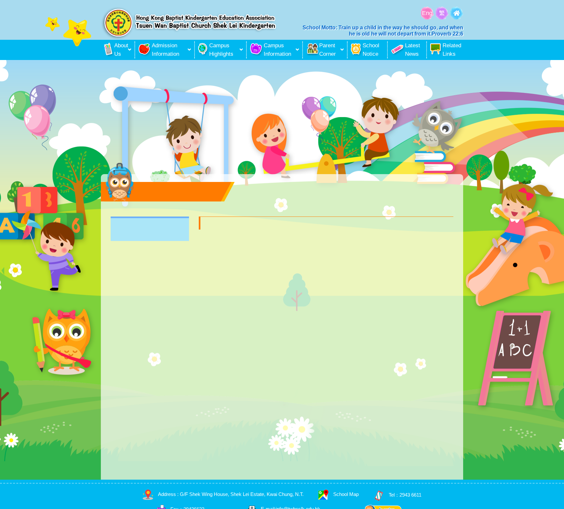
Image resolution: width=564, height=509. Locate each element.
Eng (427, 13)
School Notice (371, 49)
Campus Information (277, 49)
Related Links (452, 49)
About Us (120, 49)
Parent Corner (327, 49)
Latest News (412, 49)
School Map (346, 494)
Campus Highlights (221, 49)
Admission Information (165, 49)
